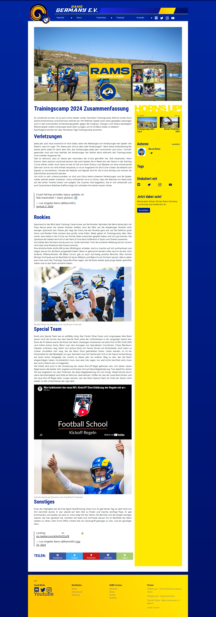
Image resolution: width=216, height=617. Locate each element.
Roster (113, 594)
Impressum (77, 591)
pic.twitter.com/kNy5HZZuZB (52, 536)
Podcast (120, 17)
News (79, 17)
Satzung (76, 594)
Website (113, 588)
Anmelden (143, 210)
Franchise (101, 17)
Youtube (44, 593)
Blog (30, 573)
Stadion (113, 597)
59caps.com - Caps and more (160, 596)
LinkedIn (108, 557)
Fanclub (60, 17)
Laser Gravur (153, 607)
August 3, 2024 (44, 206)
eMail (124, 557)
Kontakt (140, 17)
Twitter (74, 557)
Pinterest (91, 557)
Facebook (57, 557)
